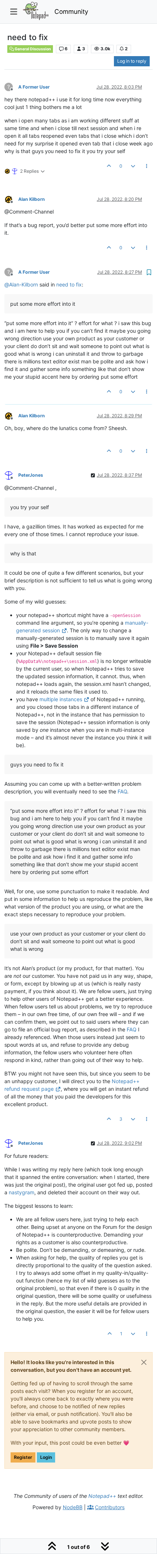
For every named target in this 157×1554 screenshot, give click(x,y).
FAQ (122, 791)
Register (23, 1457)
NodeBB (73, 1507)
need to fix (69, 284)
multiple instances (60, 699)
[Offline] (11, 199)
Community (71, 11)
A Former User (34, 87)
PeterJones (30, 475)
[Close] (143, 1362)
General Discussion (32, 49)
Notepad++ (102, 1496)
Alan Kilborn (31, 199)
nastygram (21, 1192)
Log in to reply (131, 61)
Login (46, 1457)
